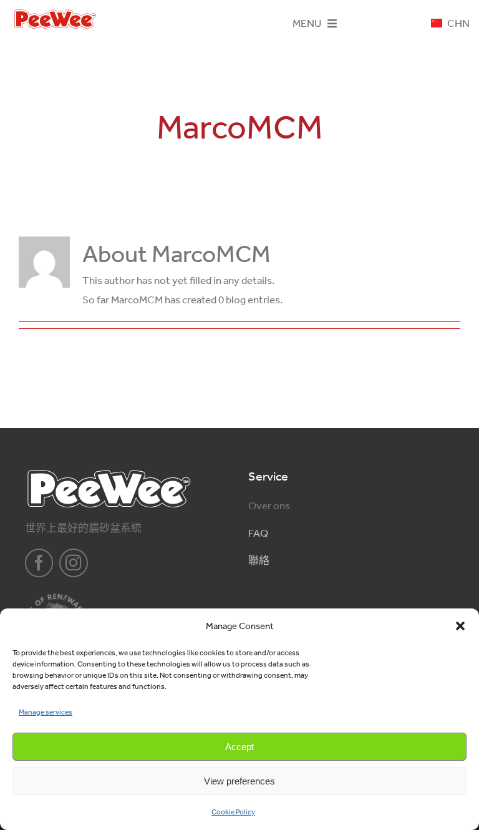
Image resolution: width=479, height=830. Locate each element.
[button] (460, 626)
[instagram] (73, 563)
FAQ (258, 533)
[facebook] (39, 563)
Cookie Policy (233, 812)
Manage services (45, 712)
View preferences (239, 781)
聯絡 (258, 560)
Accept (239, 746)
